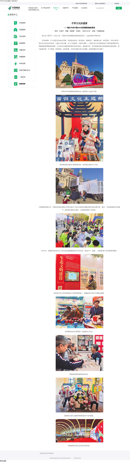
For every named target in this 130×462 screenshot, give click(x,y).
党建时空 (66, 8)
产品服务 (75, 8)
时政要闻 (22, 23)
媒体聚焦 (22, 43)
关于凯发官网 (45, 8)
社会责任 (84, 8)
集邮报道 (22, 84)
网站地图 (3, 461)
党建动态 (22, 50)
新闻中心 (56, 8)
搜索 (119, 8)
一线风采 (22, 77)
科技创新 (22, 63)
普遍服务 (22, 56)
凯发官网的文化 (34, 10)
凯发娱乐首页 (33, 8)
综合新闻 (22, 36)
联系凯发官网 (77, 458)
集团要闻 (22, 29)
